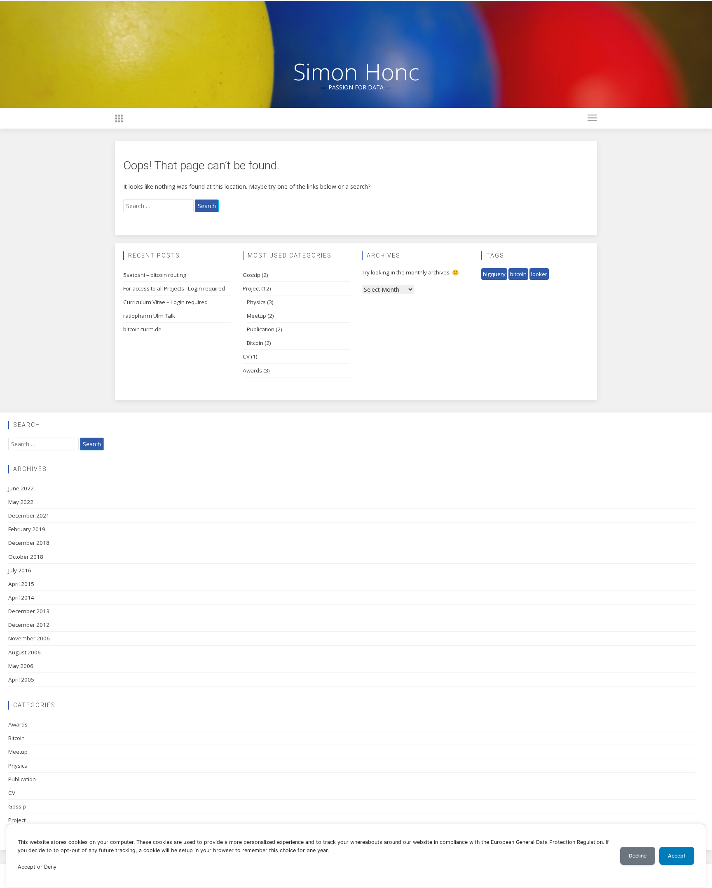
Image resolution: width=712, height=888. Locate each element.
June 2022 (21, 488)
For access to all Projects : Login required (174, 288)
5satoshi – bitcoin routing (154, 275)
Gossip (251, 275)
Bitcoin (255, 343)
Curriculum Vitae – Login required (165, 302)
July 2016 (19, 570)
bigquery (494, 274)
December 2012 (28, 624)
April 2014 (21, 597)
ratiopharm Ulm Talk (149, 315)
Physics (256, 302)
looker (539, 274)
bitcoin (518, 274)
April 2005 (21, 679)
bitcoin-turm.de (142, 329)
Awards (252, 370)
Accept (677, 856)
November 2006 (29, 638)
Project (251, 288)
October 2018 (25, 556)
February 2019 (26, 529)
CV (246, 356)
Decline (637, 856)
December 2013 (28, 611)
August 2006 (24, 652)
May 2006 (20, 666)
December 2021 (28, 515)
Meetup (256, 315)
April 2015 (21, 584)
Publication (260, 329)
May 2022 (20, 502)
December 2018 (28, 542)
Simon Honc (356, 71)
